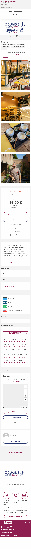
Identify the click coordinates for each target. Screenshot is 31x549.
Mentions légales (7, 530)
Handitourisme (6, 8)
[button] (10, 56)
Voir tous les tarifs (15, 207)
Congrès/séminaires (8, 1)
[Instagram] (8, 527)
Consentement (6, 533)
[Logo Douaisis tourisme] (15, 473)
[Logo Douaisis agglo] (8, 522)
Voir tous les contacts (15, 224)
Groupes (4, 5)
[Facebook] (2, 527)
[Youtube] (11, 527)
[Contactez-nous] (14, 527)
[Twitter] (5, 527)
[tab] (13, 334)
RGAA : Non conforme (9, 536)
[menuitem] (15, 11)
